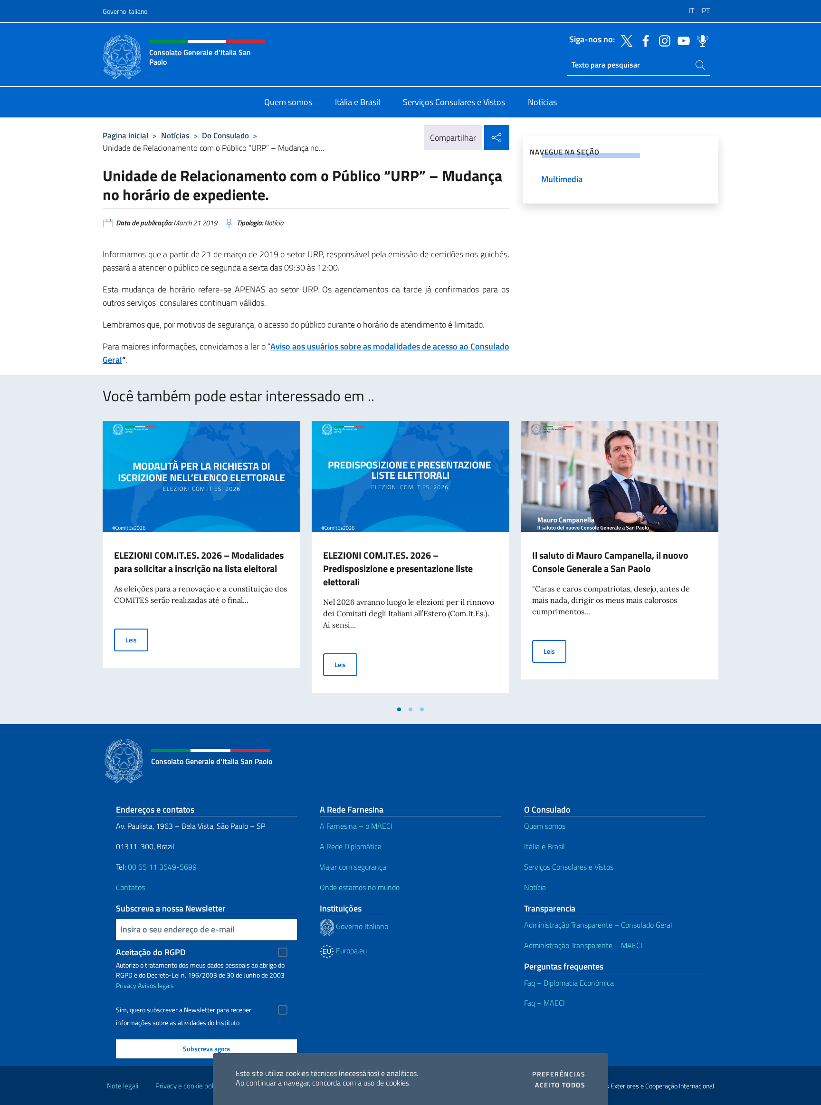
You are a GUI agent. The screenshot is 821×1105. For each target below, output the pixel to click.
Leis (136, 639)
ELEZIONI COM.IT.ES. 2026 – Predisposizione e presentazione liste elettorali (398, 568)
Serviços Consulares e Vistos (568, 866)
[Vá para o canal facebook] (643, 40)
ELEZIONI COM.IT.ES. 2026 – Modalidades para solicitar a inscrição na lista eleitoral (199, 562)
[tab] (399, 709)
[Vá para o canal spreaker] (700, 40)
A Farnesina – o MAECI (356, 826)
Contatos (130, 887)
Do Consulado (225, 135)
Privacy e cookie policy (188, 1085)
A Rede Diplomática (351, 846)
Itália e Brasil (544, 846)
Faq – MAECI (544, 1002)
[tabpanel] (201, 560)
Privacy (126, 985)
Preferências (558, 1074)
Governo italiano (125, 11)
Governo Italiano (361, 926)
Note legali (122, 1085)
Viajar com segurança (353, 866)
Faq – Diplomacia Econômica (569, 983)
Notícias (175, 135)
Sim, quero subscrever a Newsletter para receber (183, 1010)
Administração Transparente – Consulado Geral (598, 925)
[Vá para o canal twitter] (624, 40)
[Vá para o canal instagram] (662, 40)
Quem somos (544, 826)
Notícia (535, 887)
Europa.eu (350, 950)
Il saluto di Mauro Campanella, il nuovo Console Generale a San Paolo (610, 562)
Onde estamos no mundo (360, 887)
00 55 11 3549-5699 (162, 866)
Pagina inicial (125, 135)
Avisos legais (156, 985)
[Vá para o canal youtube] (681, 40)
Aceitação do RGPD (151, 952)
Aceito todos (560, 1085)
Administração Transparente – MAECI (583, 945)
